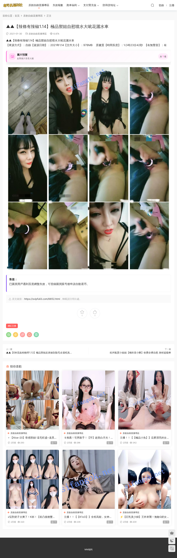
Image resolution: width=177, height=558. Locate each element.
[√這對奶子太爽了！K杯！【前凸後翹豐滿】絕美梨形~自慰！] (32, 479)
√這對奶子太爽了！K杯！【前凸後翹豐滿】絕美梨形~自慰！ (30, 517)
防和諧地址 (109, 5)
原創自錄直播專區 (39, 5)
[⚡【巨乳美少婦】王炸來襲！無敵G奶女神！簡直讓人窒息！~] (144, 479)
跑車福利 (72, 5)
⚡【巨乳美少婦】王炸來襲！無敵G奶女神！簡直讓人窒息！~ (143, 517)
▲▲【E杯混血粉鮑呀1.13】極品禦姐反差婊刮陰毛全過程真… (39, 352)
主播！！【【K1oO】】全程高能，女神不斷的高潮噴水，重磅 (88, 517)
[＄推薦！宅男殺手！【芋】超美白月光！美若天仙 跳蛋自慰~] (88, 400)
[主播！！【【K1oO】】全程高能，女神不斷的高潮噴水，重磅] (88, 479)
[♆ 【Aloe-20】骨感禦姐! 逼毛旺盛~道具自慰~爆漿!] (32, 400)
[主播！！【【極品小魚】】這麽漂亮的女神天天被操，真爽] (144, 400)
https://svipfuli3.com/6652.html (42, 298)
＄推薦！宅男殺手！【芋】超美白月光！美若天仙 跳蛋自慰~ (87, 437)
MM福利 (88, 549)
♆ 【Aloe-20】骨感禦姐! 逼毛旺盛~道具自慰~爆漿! (32, 437)
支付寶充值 (89, 5)
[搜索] (152, 5)
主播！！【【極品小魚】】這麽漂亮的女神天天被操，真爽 (143, 437)
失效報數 (58, 5)
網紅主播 (12, 325)
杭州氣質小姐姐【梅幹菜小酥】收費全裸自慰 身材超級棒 (140, 352)
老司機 (13, 5)
